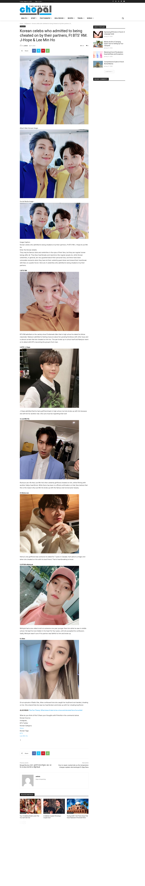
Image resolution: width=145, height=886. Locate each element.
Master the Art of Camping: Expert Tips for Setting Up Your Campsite (113, 43)
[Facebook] (113, 1)
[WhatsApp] (48, 51)
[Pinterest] (43, 51)
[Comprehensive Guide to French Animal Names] (98, 64)
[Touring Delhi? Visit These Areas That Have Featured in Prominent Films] (77, 806)
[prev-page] (21, 822)
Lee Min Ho (24, 736)
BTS (21, 733)
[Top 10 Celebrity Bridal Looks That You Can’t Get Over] (30, 806)
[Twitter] (118, 1)
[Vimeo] (121, 1)
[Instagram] (116, 1)
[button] (122, 18)
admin (26, 45)
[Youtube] (124, 1)
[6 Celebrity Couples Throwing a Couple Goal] (54, 806)
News (22, 728)
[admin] (21, 46)
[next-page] (24, 822)
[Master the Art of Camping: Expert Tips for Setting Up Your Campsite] (98, 44)
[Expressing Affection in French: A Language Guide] (98, 34)
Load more (108, 71)
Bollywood (28, 23)
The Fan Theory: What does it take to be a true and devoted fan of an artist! (55, 710)
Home (21, 23)
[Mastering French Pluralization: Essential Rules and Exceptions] (98, 54)
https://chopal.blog (41, 779)
